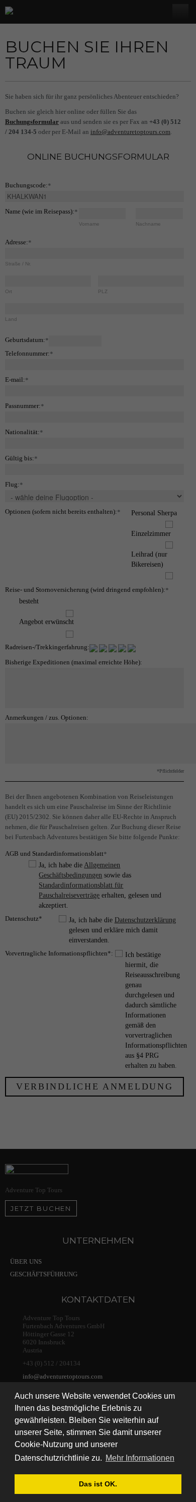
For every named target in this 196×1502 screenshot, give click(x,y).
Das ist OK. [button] (98, 1484)
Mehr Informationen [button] (140, 1458)
